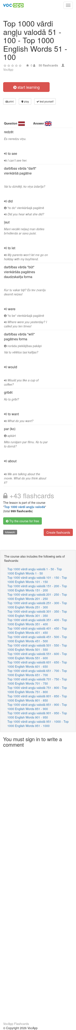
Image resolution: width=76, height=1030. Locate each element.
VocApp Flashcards (16, 1024)
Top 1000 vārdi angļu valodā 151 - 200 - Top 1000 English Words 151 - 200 (37, 588)
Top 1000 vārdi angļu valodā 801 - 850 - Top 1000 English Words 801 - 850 (37, 698)
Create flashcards (58, 532)
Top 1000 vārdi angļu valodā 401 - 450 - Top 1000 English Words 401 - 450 (37, 630)
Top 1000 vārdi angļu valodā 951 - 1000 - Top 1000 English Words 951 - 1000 (38, 723)
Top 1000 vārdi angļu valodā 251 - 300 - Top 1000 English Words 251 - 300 (37, 605)
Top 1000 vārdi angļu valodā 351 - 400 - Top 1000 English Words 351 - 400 (37, 622)
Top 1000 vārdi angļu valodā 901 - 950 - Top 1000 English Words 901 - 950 (37, 715)
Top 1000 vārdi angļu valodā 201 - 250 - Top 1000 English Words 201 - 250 (37, 596)
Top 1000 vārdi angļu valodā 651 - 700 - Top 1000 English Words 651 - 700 (37, 673)
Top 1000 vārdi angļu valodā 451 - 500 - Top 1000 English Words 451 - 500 (37, 639)
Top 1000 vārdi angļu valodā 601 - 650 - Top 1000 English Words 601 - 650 (37, 664)
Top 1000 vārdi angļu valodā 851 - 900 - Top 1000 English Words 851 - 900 (37, 706)
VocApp (8, 69)
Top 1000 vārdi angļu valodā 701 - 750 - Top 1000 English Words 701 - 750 (37, 681)
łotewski (10, 532)
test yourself (46, 101)
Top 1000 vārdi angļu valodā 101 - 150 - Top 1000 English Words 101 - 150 (37, 579)
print (11, 101)
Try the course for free (23, 521)
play (26, 101)
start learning (28, 87)
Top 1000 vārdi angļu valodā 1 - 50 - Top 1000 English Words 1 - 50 (34, 571)
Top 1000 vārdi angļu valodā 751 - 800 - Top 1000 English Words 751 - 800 (37, 689)
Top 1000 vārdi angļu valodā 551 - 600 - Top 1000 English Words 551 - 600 (37, 656)
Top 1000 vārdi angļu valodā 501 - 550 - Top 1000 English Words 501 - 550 (37, 647)
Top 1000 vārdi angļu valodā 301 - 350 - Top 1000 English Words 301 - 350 (37, 613)
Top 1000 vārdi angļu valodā (24, 507)
